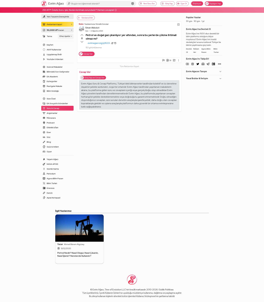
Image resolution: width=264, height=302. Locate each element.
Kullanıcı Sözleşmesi (145, 296)
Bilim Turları (216, 50)
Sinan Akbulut (92, 27)
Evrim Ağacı (98, 289)
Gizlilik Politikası (166, 289)
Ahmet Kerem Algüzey (74, 244)
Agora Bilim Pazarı (206, 50)
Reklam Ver (196, 50)
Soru (81, 24)
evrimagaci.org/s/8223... (99, 43)
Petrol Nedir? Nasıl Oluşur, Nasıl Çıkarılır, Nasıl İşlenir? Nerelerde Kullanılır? (77, 254)
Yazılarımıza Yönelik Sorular (96, 24)
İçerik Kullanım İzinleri (109, 292)
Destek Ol (189, 50)
